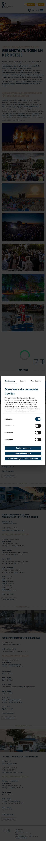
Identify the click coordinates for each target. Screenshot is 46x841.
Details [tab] (22, 381)
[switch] (38, 426)
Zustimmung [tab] (10, 381)
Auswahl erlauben (23, 453)
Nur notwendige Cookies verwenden (23, 459)
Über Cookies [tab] (35, 381)
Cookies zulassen (23, 448)
